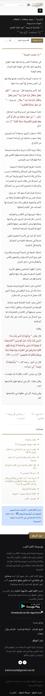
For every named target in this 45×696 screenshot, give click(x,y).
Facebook (24, 662)
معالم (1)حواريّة (29, 489)
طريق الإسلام (37, 629)
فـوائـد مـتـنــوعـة (34, 23)
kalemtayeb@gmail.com (18, 670)
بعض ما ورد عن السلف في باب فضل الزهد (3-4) (21, 451)
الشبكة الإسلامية (23, 629)
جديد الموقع (37, 693)
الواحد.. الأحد (30, 499)
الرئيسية (39, 19)
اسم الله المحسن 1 (28, 473)
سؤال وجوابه (30, 440)
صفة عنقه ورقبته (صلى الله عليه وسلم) (22, 458)
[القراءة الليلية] (27, 5)
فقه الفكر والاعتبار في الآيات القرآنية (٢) (20, 466)
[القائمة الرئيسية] (40, 11)
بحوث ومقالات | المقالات (23, 19)
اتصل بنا (13, 693)
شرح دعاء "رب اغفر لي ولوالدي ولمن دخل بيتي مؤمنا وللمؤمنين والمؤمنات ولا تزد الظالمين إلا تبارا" (20, 481)
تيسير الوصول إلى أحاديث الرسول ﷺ (25, 512)
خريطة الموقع (24, 693)
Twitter (20, 662)
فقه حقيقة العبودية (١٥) (25, 445)
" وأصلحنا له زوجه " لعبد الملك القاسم (25, 28)
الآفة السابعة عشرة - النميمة (24, 494)
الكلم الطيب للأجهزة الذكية (26, 591)
